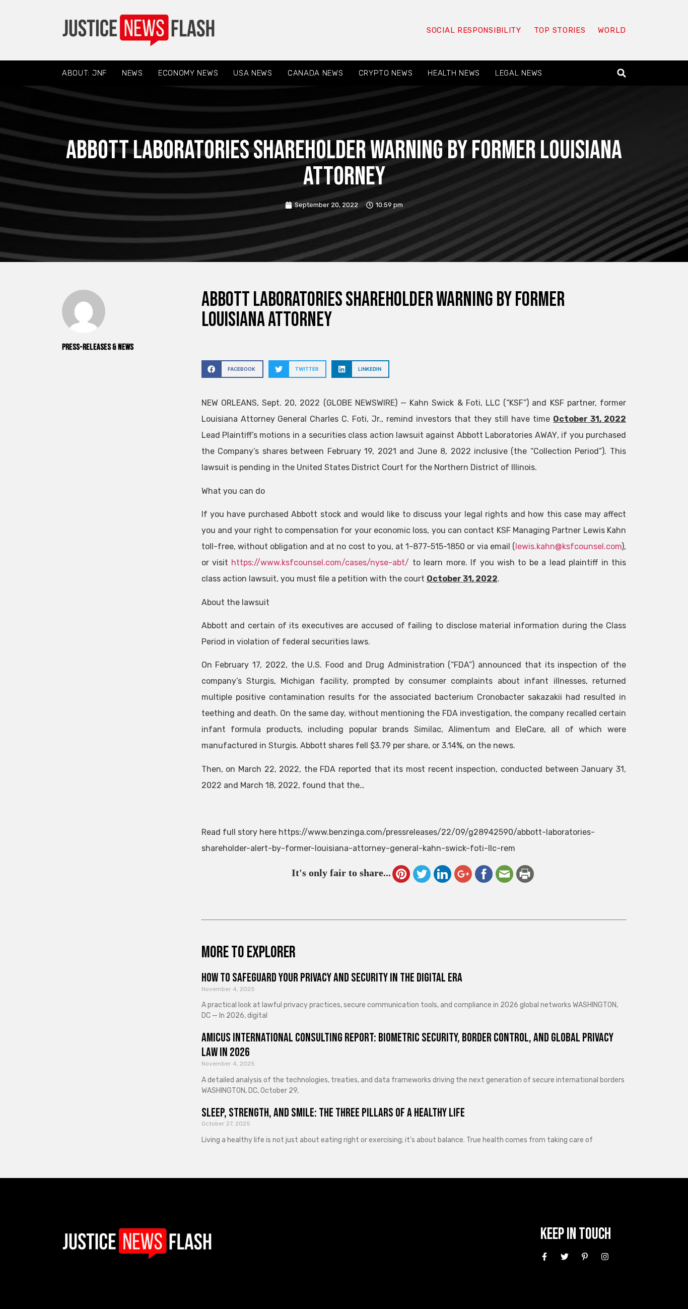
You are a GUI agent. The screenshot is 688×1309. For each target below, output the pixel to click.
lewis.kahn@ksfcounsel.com (568, 546)
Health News (454, 73)
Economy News (188, 73)
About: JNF (84, 73)
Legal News (518, 73)
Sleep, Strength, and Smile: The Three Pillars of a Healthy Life (333, 1112)
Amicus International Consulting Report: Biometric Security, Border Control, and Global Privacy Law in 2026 (407, 1045)
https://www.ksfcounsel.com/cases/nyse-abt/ (320, 562)
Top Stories (560, 30)
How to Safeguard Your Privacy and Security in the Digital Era (331, 977)
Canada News (315, 73)
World (612, 30)
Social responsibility (474, 30)
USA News (252, 73)
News (132, 73)
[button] (622, 73)
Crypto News (386, 73)
